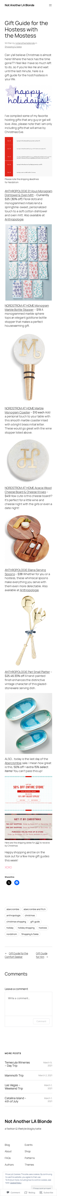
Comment (41, 1021)
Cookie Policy (16, 1182)
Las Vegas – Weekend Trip (14, 1086)
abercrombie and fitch (35, 909)
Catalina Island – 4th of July (15, 1099)
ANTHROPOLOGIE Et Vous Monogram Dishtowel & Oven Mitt (28, 193)
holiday (9, 927)
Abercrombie (13, 763)
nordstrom (11, 934)
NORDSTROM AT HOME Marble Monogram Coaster (24, 410)
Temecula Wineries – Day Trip (17, 1064)
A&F (37, 842)
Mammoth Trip (14, 1075)
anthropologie (13, 915)
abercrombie (12, 909)
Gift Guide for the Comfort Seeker (16, 955)
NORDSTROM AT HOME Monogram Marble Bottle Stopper (27, 307)
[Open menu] (50, 5)
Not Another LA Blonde (19, 5)
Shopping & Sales (13, 46)
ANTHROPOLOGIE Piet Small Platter (27, 672)
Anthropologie (14, 219)
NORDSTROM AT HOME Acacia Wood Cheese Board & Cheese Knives (28, 490)
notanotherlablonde (25, 43)
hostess (43, 927)
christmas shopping (16, 921)
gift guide (35, 921)
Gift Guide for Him (41, 955)
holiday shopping (26, 927)
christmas (30, 915)
